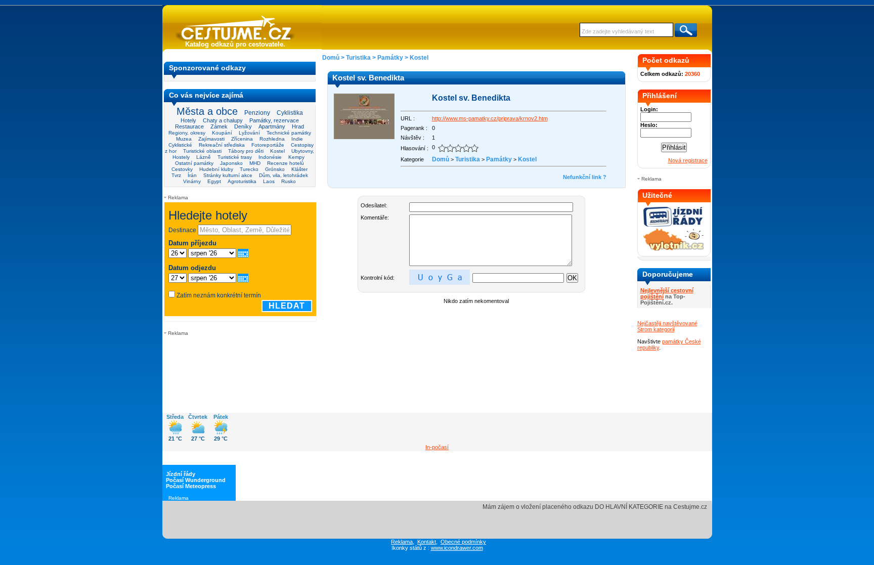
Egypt (214, 181)
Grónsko (275, 169)
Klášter (299, 169)
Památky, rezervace (274, 120)
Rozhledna (272, 139)
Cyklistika (290, 112)
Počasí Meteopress (191, 486)
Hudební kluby (216, 169)
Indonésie (270, 157)
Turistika (358, 57)
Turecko (249, 169)
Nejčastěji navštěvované (667, 323)
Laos (269, 181)
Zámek (219, 126)
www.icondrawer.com (457, 548)
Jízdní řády (180, 474)
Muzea (184, 139)
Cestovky (182, 169)
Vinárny (192, 181)
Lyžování (249, 133)
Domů (330, 57)
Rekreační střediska (222, 145)
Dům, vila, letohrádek (283, 175)
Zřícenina (242, 139)
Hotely (188, 120)
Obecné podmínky (463, 542)
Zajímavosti (211, 139)
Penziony (257, 112)
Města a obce (207, 111)
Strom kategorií (656, 329)
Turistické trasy (234, 157)
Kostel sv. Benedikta (471, 98)
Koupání (222, 133)
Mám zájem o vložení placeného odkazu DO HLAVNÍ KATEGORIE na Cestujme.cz (595, 506)
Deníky (243, 126)
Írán (192, 175)
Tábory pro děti (246, 151)
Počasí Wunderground (196, 480)
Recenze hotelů (285, 163)
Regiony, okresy (186, 133)
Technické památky (289, 133)
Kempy (296, 157)
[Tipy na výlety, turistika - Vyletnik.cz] (673, 248)
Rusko (288, 181)
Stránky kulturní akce (227, 175)
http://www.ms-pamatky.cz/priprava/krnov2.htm (490, 118)
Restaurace (189, 126)
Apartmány (271, 126)
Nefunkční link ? (584, 177)
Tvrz (176, 175)
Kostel (277, 151)
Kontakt (426, 542)
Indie (297, 139)
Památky (390, 57)
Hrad (298, 126)
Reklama (402, 542)
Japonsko (231, 163)
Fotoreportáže (267, 145)
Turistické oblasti (202, 151)
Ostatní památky (194, 163)
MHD (254, 163)
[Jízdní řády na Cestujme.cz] (673, 226)
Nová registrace (688, 160)
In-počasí (437, 447)
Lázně (203, 157)
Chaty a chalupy (223, 120)
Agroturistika (242, 181)
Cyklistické (180, 145)
